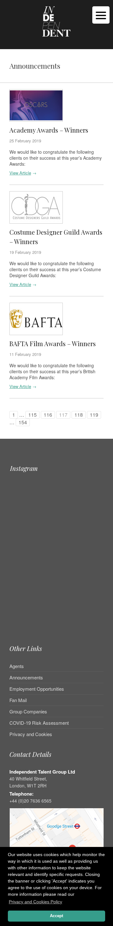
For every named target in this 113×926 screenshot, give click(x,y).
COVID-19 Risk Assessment (39, 722)
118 (78, 414)
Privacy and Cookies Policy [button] (35, 901)
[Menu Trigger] (101, 15)
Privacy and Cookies (30, 734)
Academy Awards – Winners (48, 130)
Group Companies (28, 711)
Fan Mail (18, 700)
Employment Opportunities (36, 688)
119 (94, 414)
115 (32, 414)
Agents (16, 666)
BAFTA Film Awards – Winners (52, 343)
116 (48, 414)
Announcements (26, 677)
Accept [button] (56, 916)
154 (23, 422)
